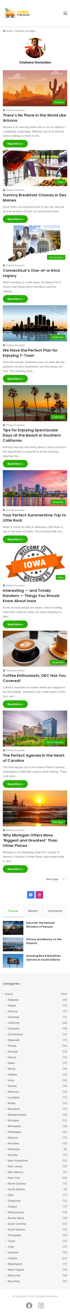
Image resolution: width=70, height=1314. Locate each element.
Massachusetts (17, 1114)
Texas (11, 1241)
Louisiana (13, 1097)
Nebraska (14, 1149)
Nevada (13, 1154)
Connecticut (15, 1034)
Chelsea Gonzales (35, 62)
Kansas (12, 1085)
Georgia (13, 1051)
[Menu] (65, 14)
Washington (15, 1263)
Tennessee (14, 1235)
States (9, 993)
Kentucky (13, 1091)
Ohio (11, 1195)
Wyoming (14, 1281)
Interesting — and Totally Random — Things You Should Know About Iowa (31, 595)
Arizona (12, 1011)
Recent (33, 911)
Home (9, 30)
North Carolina (17, 1183)
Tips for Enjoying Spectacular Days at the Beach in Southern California (32, 435)
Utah (11, 1246)
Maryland (13, 1108)
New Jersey (15, 1166)
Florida (12, 1045)
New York (14, 1177)
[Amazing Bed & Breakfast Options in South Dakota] (13, 961)
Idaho (11, 1062)
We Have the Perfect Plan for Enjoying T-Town (30, 353)
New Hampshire (18, 1160)
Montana (13, 1143)
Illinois (11, 1068)
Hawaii (12, 1057)
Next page (52, 879)
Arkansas (13, 1017)
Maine (11, 1103)
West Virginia (16, 1269)
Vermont (13, 1252)
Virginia (12, 1258)
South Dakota (16, 1229)
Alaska (12, 1005)
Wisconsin (14, 1275)
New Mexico (16, 1172)
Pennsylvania (16, 1212)
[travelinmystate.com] (17, 13)
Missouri (13, 1137)
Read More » (15, 143)
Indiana (12, 1074)
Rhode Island (16, 1218)
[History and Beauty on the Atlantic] (13, 944)
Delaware (13, 1040)
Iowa (11, 1080)
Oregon (12, 1206)
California (13, 1022)
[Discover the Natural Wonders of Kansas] (13, 928)
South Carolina (17, 1223)
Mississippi (14, 1131)
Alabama (13, 999)
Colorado (13, 1028)
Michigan (13, 1120)
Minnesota (14, 1126)
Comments (55, 911)
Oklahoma (14, 1200)
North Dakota (16, 1189)
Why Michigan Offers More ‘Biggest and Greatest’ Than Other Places (30, 840)
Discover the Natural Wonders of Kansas (40, 925)
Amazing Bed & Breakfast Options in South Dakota (43, 958)
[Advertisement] (46, 13)
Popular (13, 911)
